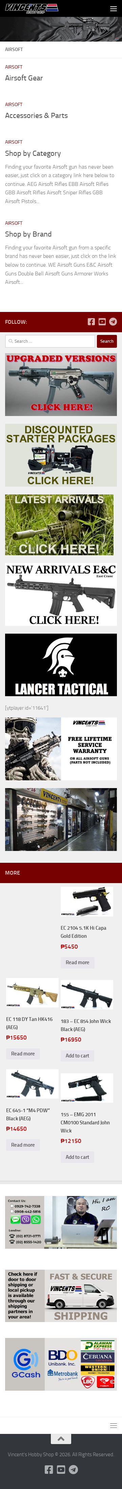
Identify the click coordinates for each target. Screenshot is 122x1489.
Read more (77, 962)
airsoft (13, 67)
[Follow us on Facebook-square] (91, 322)
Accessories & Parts (36, 115)
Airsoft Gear (24, 78)
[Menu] (113, 8)
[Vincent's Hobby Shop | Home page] (42, 8)
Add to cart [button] (77, 1056)
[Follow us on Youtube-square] (102, 322)
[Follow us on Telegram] (113, 322)
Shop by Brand (28, 234)
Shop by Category (33, 153)
